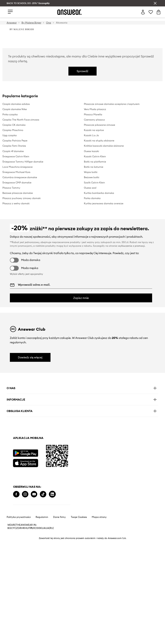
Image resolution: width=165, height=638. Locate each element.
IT (29, 528)
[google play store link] (25, 453)
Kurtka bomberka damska (99, 192)
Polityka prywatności (19, 517)
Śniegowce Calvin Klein (15, 156)
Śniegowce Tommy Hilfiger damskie (22, 161)
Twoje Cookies (79, 517)
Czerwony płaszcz (94, 119)
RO (35, 528)
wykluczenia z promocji (131, 245)
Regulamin (42, 517)
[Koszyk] (158, 12)
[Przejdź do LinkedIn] (52, 494)
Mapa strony (99, 517)
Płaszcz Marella (93, 114)
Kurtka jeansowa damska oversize (103, 203)
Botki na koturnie (93, 166)
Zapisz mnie (81, 298)
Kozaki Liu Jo (91, 135)
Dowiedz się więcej (30, 357)
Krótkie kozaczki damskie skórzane (104, 145)
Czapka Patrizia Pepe (14, 140)
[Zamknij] (155, 3)
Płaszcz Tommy (11, 187)
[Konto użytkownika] (142, 12)
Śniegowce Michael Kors (16, 172)
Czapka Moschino (12, 130)
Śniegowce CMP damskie (16, 182)
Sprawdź (82, 71)
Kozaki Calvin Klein (95, 156)
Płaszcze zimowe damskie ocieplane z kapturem (112, 103)
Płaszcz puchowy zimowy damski (21, 198)
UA (43, 528)
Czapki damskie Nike (14, 109)
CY (12, 528)
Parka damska (92, 198)
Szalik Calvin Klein (94, 182)
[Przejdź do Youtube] (34, 494)
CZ (16, 528)
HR (23, 528)
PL (31, 528)
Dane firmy (59, 517)
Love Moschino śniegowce (17, 166)
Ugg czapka (9, 135)
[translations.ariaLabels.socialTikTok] (43, 494)
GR (19, 528)
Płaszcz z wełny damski (16, 203)
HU (26, 528)
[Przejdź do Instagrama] (25, 494)
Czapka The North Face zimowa (20, 119)
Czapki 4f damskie (13, 151)
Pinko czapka (10, 114)
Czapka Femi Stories (14, 145)
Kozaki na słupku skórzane (99, 140)
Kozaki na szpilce (94, 130)
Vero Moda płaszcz (95, 109)
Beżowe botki (91, 177)
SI (38, 528)
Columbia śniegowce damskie (19, 177)
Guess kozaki (91, 151)
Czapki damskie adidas (16, 103)
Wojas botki (90, 172)
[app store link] (25, 462)
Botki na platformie (95, 161)
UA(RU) (49, 528)
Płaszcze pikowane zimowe (99, 124)
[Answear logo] (69, 12)
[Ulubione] (150, 12)
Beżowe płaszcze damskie (17, 192)
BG (9, 528)
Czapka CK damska (14, 124)
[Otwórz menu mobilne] (10, 11)
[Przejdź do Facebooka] (16, 494)
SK (40, 528)
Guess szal (90, 187)
